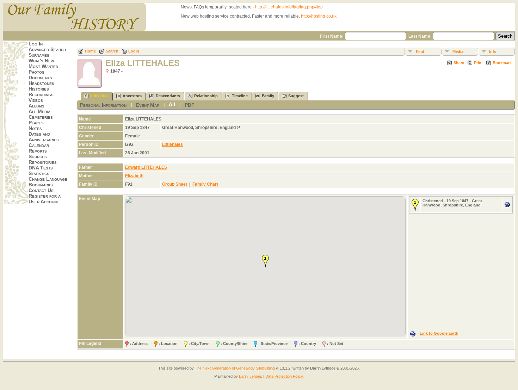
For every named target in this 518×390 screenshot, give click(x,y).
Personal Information (103, 105)
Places (36, 122)
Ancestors (132, 96)
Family (268, 96)
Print (478, 63)
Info (493, 51)
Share (459, 63)
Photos (36, 72)
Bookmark (502, 63)
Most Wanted (43, 66)
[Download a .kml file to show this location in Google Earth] (507, 205)
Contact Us (41, 190)
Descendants (168, 96)
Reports (38, 151)
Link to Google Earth (439, 333)
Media (457, 51)
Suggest (296, 96)
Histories (39, 89)
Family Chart (205, 184)
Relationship (206, 96)
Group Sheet (174, 184)
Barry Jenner (250, 376)
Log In (36, 44)
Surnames (39, 55)
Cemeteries (41, 117)
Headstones (41, 83)
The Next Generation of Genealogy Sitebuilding (235, 368)
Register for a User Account (45, 198)
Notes (35, 128)
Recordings (41, 94)
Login (133, 51)
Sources (38, 156)
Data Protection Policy (284, 376)
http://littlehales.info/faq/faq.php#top (289, 7)
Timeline (240, 96)
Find (420, 51)
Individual (99, 96)
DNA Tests (41, 168)
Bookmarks (41, 184)
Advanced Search (47, 49)
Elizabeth (134, 175)
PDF (190, 105)
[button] (265, 261)
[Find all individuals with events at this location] (238, 127)
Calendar (39, 145)
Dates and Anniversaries (44, 136)
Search (112, 51)
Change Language (48, 179)
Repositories (43, 162)
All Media (39, 111)
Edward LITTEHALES (146, 167)
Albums (36, 106)
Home (90, 51)
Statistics (39, 173)
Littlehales (172, 144)
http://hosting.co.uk (319, 16)
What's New (41, 60)
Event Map (147, 105)
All (172, 104)
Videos (36, 100)
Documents (40, 77)
